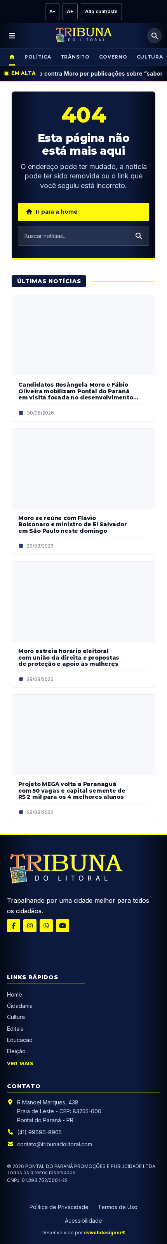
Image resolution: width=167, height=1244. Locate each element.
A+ (70, 11)
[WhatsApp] (46, 925)
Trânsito (75, 57)
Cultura (16, 1017)
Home (14, 994)
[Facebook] (13, 925)
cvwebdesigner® (104, 1232)
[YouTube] (62, 925)
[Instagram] (30, 925)
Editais (15, 1028)
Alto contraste (101, 11)
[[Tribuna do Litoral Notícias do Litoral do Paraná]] (65, 870)
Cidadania (20, 1005)
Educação (20, 1040)
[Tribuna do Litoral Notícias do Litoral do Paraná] (83, 35)
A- (52, 11)
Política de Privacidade (59, 1207)
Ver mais (20, 1063)
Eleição (16, 1051)
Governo (113, 57)
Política (37, 57)
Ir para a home (57, 211)
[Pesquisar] (154, 35)
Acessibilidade (83, 1220)
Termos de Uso (117, 1207)
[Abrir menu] (12, 36)
